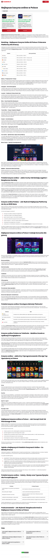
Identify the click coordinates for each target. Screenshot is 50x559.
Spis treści (5, 11)
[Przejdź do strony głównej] (6, 2)
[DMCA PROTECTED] (25, 552)
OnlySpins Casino (27, 15)
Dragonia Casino (11, 15)
